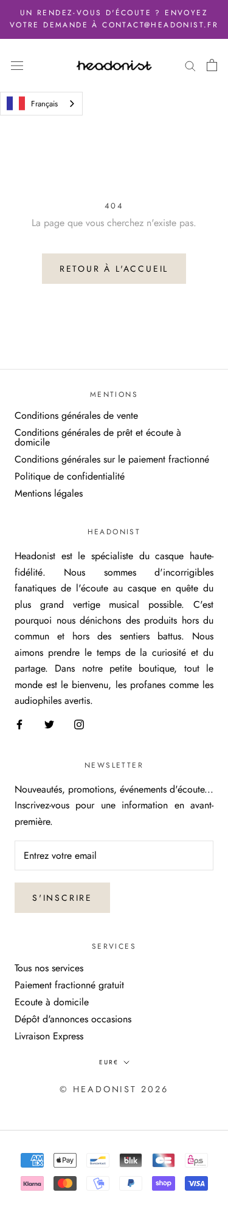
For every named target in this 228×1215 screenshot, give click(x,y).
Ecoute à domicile (52, 1002)
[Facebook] (19, 723)
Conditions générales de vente (76, 416)
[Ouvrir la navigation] (17, 65)
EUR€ (109, 1062)
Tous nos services (49, 968)
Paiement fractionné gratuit (69, 985)
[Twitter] (49, 723)
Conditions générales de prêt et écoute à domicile (98, 437)
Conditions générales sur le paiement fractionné (112, 459)
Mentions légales (49, 493)
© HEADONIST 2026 (114, 1089)
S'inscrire (62, 898)
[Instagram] (79, 723)
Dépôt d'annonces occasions (73, 1019)
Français (44, 103)
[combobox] (41, 103)
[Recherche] (190, 65)
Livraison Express (49, 1036)
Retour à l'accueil (114, 269)
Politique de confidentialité (70, 476)
